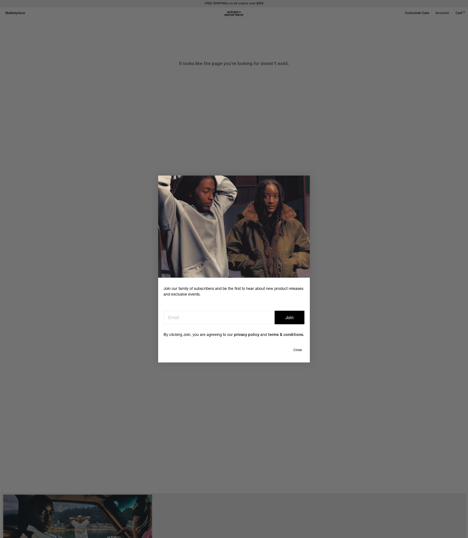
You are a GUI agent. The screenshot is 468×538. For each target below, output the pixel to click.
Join (289, 317)
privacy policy (246, 335)
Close (297, 350)
